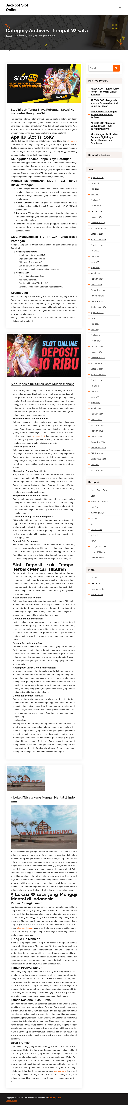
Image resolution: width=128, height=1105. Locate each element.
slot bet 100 (96, 529)
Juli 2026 (95, 183)
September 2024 (98, 307)
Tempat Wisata (60, 102)
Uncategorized (97, 558)
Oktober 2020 (97, 453)
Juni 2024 (95, 324)
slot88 (94, 541)
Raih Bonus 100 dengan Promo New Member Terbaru (104, 114)
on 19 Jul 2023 (23, 789)
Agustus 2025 (97, 245)
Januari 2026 (96, 217)
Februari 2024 (97, 346)
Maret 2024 (96, 341)
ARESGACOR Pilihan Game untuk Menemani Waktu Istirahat (105, 91)
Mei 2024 (95, 329)
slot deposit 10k (39, 436)
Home (9, 35)
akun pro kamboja (25, 928)
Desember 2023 (98, 357)
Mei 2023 (95, 397)
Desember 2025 (98, 222)
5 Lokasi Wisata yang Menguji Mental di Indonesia (43, 799)
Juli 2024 (95, 318)
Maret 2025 (96, 273)
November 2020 (98, 448)
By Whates (37, 98)
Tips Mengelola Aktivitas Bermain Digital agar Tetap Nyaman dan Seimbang (104, 138)
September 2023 (98, 374)
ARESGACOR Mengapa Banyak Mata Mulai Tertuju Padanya (103, 126)
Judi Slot (21, 102)
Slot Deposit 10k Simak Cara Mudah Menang (42, 384)
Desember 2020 (98, 442)
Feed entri (95, 583)
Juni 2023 (95, 391)
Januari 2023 (96, 419)
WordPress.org (97, 594)
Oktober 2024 (97, 301)
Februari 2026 (97, 211)
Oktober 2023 (97, 369)
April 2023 (95, 403)
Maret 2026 (96, 206)
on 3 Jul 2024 (23, 98)
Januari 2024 (96, 352)
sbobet (39, 102)
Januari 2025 (96, 284)
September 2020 (98, 459)
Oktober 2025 (97, 234)
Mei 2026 (95, 194)
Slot (44, 102)
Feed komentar (98, 589)
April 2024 (95, 335)
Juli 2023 (95, 386)
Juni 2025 (95, 256)
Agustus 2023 (97, 380)
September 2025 (98, 239)
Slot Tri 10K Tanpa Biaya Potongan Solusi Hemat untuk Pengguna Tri (42, 111)
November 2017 (98, 470)
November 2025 (98, 228)
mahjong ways (31, 102)
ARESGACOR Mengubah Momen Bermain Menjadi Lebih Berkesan (104, 103)
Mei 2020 (95, 464)
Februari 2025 (97, 279)
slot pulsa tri (72, 141)
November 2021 (98, 425)
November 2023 (98, 363)
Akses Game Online (100, 490)
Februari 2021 (97, 431)
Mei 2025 (95, 262)
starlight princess (98, 546)
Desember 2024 (98, 290)
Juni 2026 (95, 189)
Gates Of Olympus (99, 501)
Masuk (94, 578)
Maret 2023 (96, 408)
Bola (93, 496)
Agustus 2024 (97, 312)
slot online (50, 102)
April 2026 (95, 200)
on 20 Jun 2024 (23, 373)
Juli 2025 (95, 251)
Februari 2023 (97, 414)
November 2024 (98, 296)
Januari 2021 (96, 436)
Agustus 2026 (97, 177)
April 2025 (95, 267)
